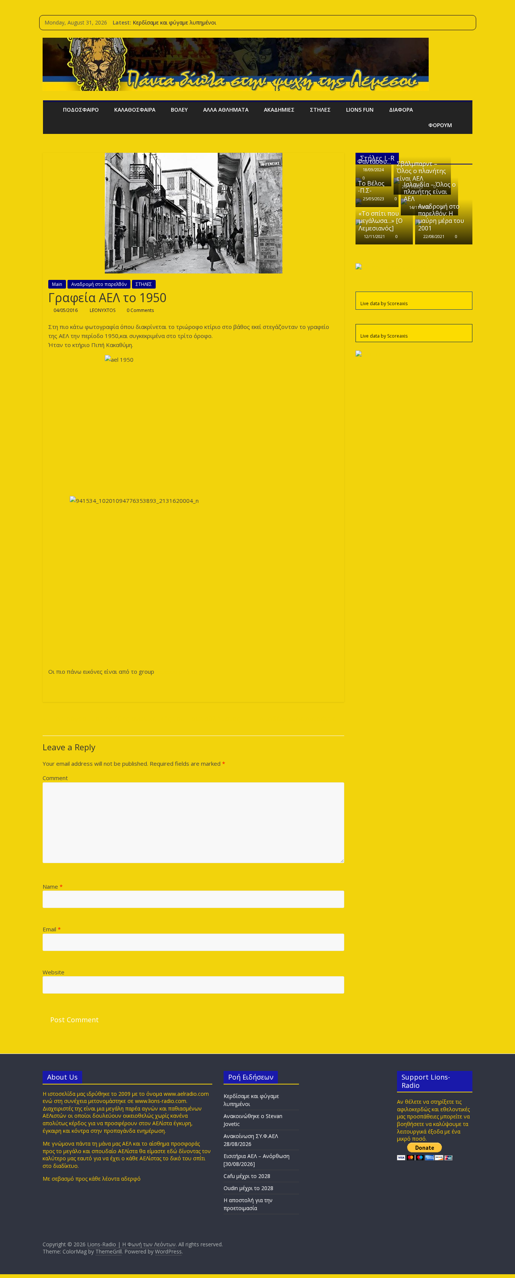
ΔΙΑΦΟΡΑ (401, 109)
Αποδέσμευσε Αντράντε (301, 718)
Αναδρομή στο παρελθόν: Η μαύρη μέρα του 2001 (441, 217)
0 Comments (140, 310)
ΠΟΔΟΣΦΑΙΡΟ (81, 109)
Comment (55, 778)
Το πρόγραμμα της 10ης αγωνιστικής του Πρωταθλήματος (141, 718)
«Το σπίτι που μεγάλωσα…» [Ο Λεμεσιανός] (381, 220)
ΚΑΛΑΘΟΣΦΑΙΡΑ (134, 109)
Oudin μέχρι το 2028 (248, 1188)
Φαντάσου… (374, 161)
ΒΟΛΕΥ (179, 109)
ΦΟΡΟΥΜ (440, 125)
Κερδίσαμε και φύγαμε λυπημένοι (174, 22)
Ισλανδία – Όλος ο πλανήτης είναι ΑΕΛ (430, 191)
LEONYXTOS (103, 310)
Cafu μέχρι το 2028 (247, 1176)
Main (57, 284)
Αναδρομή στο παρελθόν (99, 284)
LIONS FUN (360, 109)
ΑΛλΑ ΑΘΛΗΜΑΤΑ (225, 109)
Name (53, 886)
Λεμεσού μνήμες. (177, 671)
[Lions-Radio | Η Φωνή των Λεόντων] (50, 109)
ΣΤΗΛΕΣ (320, 109)
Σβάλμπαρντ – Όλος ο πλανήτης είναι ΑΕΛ (421, 171)
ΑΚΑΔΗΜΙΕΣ (279, 109)
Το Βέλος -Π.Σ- (371, 187)
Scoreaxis (397, 303)
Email (52, 929)
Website (53, 972)
